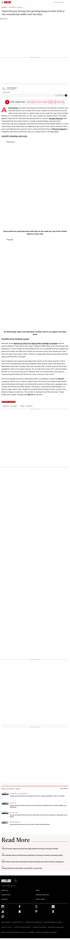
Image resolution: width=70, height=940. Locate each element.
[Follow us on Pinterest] (43, 911)
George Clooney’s (56, 118)
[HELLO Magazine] (7, 2)
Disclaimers (5, 922)
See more (63, 788)
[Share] (66, 95)
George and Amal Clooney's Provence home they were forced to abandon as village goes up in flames (38, 816)
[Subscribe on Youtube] (9, 911)
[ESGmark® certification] (14, 880)
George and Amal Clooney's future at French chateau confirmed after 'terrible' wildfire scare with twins (38, 806)
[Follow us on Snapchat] (26, 911)
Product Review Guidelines (46, 932)
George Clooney (10, 406)
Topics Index (40, 899)
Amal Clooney (13, 108)
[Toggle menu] (2, 2)
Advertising (5, 894)
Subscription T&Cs (42, 894)
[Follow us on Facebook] (26, 906)
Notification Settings (22, 927)
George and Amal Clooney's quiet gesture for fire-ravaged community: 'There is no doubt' (37, 796)
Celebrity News (16, 7)
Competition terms (39, 927)
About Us (4, 890)
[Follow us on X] (43, 906)
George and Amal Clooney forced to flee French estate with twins (30, 824)
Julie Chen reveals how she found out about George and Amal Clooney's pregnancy (33, 862)
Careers (31, 932)
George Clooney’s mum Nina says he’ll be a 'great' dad (22, 868)
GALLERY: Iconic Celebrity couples (15, 339)
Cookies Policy (17, 922)
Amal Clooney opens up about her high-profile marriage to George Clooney (30, 848)
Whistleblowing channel (53, 922)
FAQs (37, 890)
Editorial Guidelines (55, 927)
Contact (4, 899)
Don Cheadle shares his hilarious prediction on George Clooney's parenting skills (32, 855)
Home (4, 7)
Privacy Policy (6, 927)
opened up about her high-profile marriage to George (35, 343)
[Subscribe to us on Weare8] (60, 911)
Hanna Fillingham (12, 88)
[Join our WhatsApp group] (9, 916)
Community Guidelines (33, 922)
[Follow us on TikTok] (60, 906)
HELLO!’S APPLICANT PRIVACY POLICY (13, 932)
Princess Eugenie (59, 129)
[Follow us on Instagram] (9, 906)
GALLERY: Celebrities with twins (14, 136)
